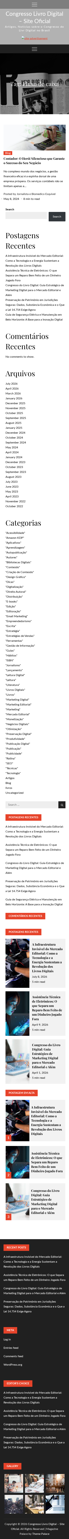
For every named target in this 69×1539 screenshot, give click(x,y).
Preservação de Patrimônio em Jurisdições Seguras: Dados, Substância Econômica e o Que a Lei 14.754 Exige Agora (34, 305)
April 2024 (12, 452)
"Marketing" (12, 709)
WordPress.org (13, 1364)
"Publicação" (13, 748)
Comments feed (13, 1356)
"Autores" (11, 557)
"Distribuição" (14, 596)
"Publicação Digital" (17, 743)
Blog (8, 153)
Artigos (10, 778)
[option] (35, 1118)
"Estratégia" (12, 631)
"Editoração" (13, 611)
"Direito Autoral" (15, 591)
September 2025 (15, 418)
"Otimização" (13, 729)
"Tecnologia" (13, 773)
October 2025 (14, 413)
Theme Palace (40, 1534)
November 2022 (15, 501)
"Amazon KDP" (14, 537)
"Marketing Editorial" (18, 704)
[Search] (61, 804)
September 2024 (15, 442)
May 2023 (11, 491)
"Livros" (10, 694)
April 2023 (12, 496)
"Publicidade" (13, 753)
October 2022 (14, 506)
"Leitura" (10, 680)
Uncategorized (14, 792)
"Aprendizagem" (15, 547)
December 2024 (15, 432)
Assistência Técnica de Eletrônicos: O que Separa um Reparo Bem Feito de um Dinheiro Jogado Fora (33, 275)
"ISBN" (9, 660)
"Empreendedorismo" (18, 621)
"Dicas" (10, 582)
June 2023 (11, 486)
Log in (7, 1339)
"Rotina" (10, 758)
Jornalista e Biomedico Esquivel (36, 194)
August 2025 (13, 423)
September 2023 (15, 472)
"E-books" (11, 601)
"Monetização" (14, 719)
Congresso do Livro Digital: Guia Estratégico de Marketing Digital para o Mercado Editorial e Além (34, 290)
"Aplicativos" (13, 542)
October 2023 (14, 467)
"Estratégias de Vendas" (19, 636)
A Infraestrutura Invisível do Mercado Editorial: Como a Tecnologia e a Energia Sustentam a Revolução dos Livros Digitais (34, 260)
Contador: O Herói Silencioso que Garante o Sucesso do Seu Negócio (34, 160)
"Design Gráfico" (15, 577)
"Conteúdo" (12, 567)
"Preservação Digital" (18, 734)
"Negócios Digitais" (17, 724)
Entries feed (11, 1348)
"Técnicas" (11, 768)
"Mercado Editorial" (17, 714)
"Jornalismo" (13, 665)
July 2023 (11, 481)
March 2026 (13, 393)
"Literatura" (12, 685)
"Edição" (10, 606)
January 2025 (13, 427)
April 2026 (12, 388)
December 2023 (15, 462)
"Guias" (10, 650)
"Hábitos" (11, 655)
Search (9, 209)
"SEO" (9, 763)
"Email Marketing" (16, 616)
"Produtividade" (15, 739)
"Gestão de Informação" (20, 645)
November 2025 (15, 408)
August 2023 (13, 477)
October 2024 (14, 437)
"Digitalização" (14, 587)
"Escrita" (10, 626)
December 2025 (15, 403)
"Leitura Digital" (15, 675)
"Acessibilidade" (15, 533)
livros (8, 788)
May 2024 (11, 447)
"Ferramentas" (14, 640)
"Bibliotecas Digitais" (18, 562)
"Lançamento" (14, 670)
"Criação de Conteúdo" (19, 572)
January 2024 (13, 457)
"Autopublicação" (16, 552)
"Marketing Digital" (17, 699)
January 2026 (13, 398)
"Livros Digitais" (15, 689)
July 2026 (11, 383)
